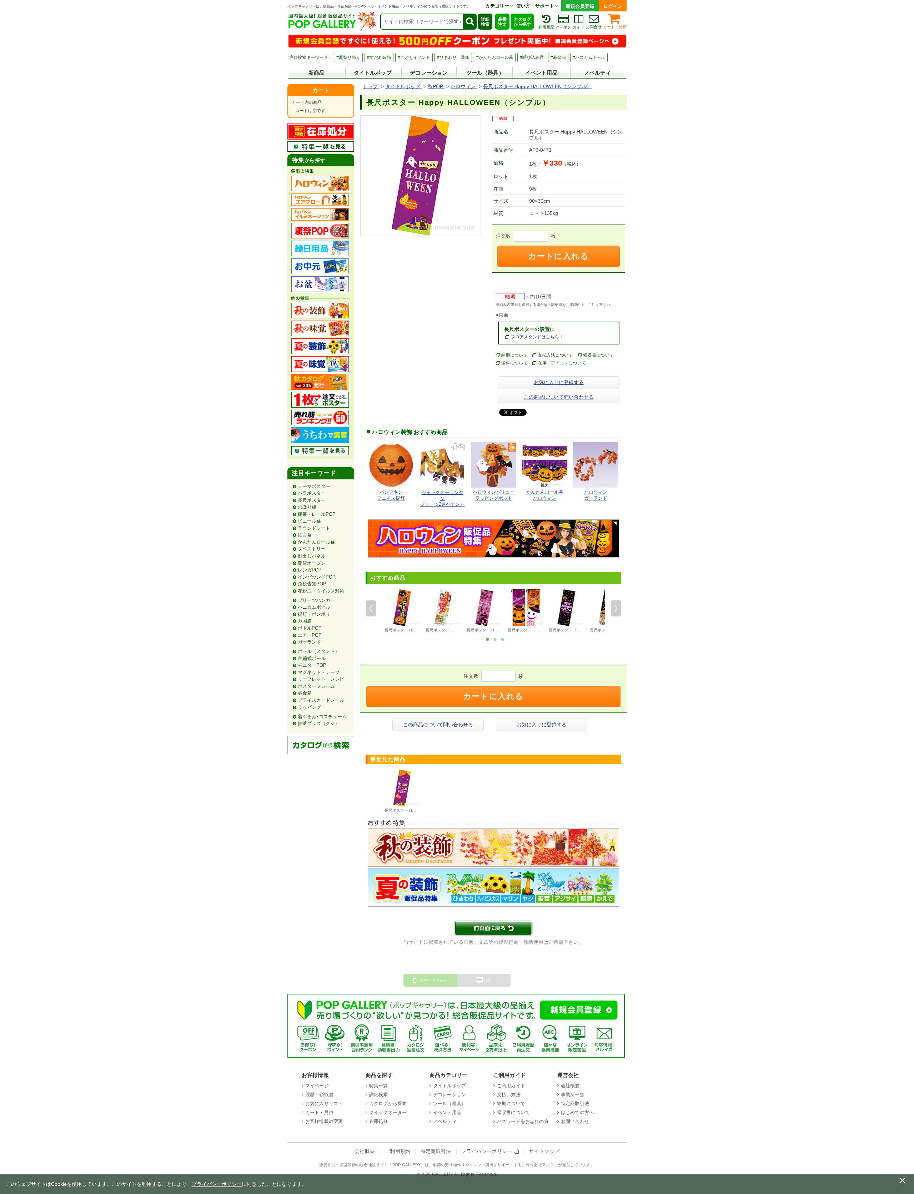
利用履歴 (546, 27)
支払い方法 (509, 1094)
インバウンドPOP (317, 577)
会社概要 (570, 1085)
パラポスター (312, 493)
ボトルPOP (310, 628)
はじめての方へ (577, 1112)
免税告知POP (312, 583)
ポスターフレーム (316, 686)
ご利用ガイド (511, 1085)
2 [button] (495, 639)
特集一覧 (378, 1085)
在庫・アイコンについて (562, 363)
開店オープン (312, 563)
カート (321, 90)
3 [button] (502, 639)
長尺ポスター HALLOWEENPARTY (415, 630)
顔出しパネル (312, 556)
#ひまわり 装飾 (453, 57)
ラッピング (309, 707)
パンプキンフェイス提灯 (391, 494)
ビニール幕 (309, 521)
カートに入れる (558, 256)
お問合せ (594, 27)
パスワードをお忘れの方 (523, 1121)
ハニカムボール (314, 607)
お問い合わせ (575, 1121)
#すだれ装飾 (379, 57)
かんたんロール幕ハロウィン (544, 494)
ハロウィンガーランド (595, 494)
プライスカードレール (321, 700)
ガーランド (309, 642)
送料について (514, 363)
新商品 (316, 73)
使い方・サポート (536, 6)
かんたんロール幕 (316, 542)
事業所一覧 (572, 1094)
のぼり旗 (307, 507)
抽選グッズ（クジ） (319, 723)
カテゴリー (497, 6)
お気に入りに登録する (559, 382)
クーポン (563, 27)
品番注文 (502, 22)
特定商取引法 (575, 1103)
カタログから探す (522, 22)
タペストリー (312, 548)
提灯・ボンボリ (314, 614)
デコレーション (429, 73)
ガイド (578, 27)
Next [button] (616, 608)
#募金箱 (558, 57)
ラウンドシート (314, 528)
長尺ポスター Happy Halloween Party (581, 630)
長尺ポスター (312, 500)
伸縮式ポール (312, 658)
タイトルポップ (373, 73)
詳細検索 (485, 22)
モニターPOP (312, 665)
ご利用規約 (398, 1151)
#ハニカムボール (589, 57)
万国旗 (305, 621)
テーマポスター (314, 486)
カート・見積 (615, 27)
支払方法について (555, 355)
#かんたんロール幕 (494, 57)
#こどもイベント (414, 57)
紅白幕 (305, 535)
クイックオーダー (388, 1112)
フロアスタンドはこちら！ (537, 336)
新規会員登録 (580, 6)
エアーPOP (310, 635)
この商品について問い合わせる (559, 397)
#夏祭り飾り (348, 57)
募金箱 (305, 693)
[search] (469, 21)
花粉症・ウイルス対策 (321, 591)
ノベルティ (597, 73)
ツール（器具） (485, 73)
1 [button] (487, 639)
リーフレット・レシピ (321, 679)
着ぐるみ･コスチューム (322, 716)
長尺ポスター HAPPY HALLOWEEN (498, 630)
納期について (514, 355)
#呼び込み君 (532, 57)
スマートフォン (433, 980)
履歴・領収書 (319, 1094)
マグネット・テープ (319, 672)
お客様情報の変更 (324, 1121)
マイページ (317, 1085)
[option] (402, 611)
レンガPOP (310, 570)
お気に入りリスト (324, 1103)
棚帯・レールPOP (317, 514)
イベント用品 (541, 73)
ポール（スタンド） (319, 651)
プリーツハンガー (316, 600)
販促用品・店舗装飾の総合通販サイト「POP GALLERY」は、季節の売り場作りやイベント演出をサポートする (421, 1165)
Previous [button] (371, 608)
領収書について (598, 355)
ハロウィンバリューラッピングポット (493, 494)
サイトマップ (544, 1151)
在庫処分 (378, 1121)
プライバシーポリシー (487, 1151)
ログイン (612, 6)
